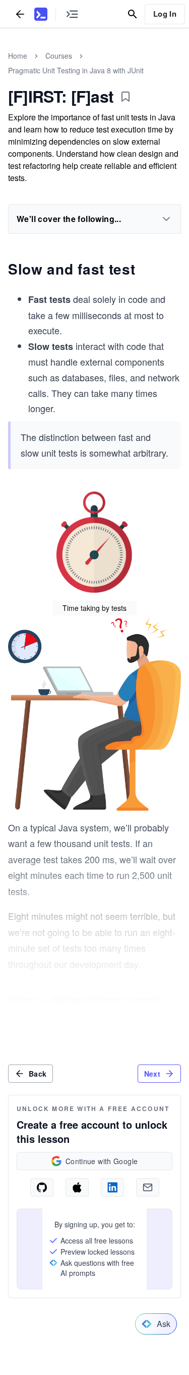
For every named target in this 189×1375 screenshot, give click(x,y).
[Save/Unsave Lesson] (125, 96)
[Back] (20, 14)
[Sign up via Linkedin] (112, 1187)
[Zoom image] (94, 544)
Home (17, 56)
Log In (164, 13)
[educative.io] (40, 14)
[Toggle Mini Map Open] (72, 14)
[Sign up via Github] (41, 1187)
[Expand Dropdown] (166, 219)
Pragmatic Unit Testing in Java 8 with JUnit (76, 70)
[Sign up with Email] (147, 1187)
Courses (58, 56)
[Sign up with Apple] (77, 1187)
